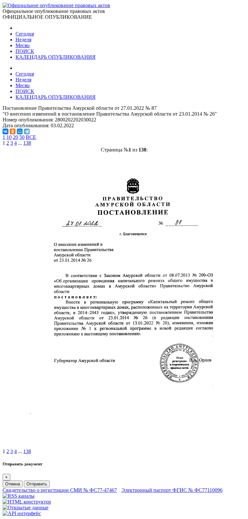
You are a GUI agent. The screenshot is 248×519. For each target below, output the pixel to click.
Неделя (23, 39)
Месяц (23, 45)
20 (15, 137)
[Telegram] (27, 131)
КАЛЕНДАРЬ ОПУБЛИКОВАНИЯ (56, 57)
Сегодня (25, 33)
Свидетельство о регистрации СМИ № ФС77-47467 (60, 490)
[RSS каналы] (19, 496)
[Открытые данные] (25, 507)
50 (22, 137)
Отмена (12, 484)
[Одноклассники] (13, 131)
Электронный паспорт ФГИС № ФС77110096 (171, 490)
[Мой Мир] (20, 131)
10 (9, 137)
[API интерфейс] (22, 513)
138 (27, 143)
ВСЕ (31, 137)
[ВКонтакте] (5, 131)
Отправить (36, 484)
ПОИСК (25, 51)
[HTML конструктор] (27, 501)
